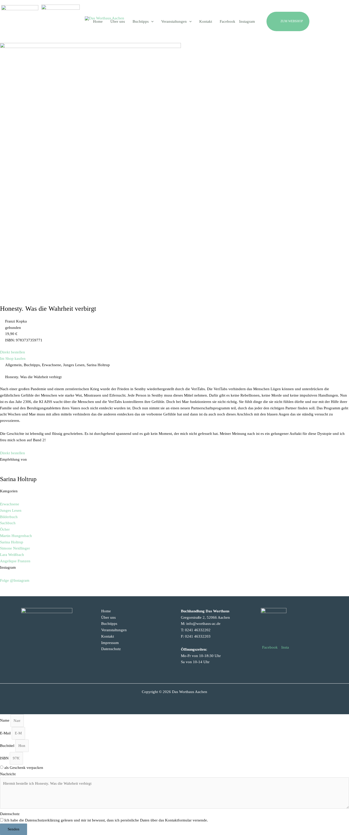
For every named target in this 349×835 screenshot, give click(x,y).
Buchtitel (7, 746)
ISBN (5, 758)
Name (5, 721)
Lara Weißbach (12, 555)
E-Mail (6, 733)
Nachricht (8, 774)
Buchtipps (109, 624)
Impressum (110, 643)
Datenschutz (111, 649)
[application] (151, 21)
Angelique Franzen (15, 561)
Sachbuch (8, 523)
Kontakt (107, 636)
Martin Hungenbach (16, 536)
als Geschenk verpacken (23, 768)
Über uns (108, 617)
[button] (300, 21)
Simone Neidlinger (15, 548)
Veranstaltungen (114, 630)
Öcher (5, 529)
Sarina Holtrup (11, 542)
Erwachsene (9, 504)
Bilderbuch (9, 517)
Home (106, 611)
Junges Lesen (10, 510)
